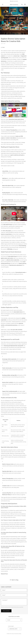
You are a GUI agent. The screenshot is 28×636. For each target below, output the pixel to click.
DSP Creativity (11, 633)
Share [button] (3, 47)
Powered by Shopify (18, 633)
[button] (2, 4)
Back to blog (15, 580)
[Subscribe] (20, 620)
